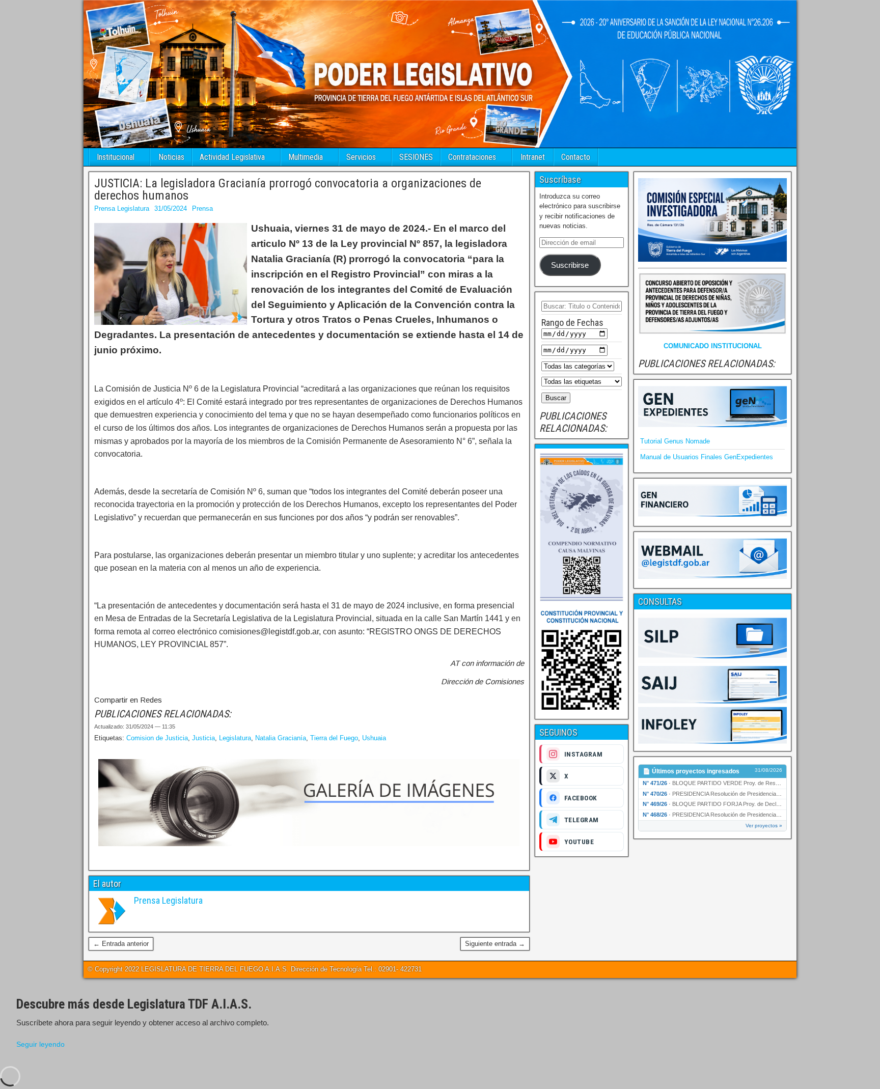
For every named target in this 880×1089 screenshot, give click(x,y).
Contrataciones (472, 157)
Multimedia (305, 157)
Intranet (532, 157)
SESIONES (416, 157)
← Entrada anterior (121, 943)
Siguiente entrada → (495, 943)
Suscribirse (570, 265)
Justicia (203, 738)
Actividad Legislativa (232, 157)
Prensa (202, 208)
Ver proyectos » (764, 825)
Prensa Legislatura (121, 208)
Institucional (115, 157)
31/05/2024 (170, 208)
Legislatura (235, 738)
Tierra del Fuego (334, 738)
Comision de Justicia (157, 738)
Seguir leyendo (40, 1044)
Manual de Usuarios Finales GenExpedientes (706, 457)
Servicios (361, 157)
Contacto (575, 157)
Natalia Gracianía (280, 738)
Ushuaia (374, 738)
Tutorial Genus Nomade (675, 441)
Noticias (171, 157)
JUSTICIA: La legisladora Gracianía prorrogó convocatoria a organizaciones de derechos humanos (287, 189)
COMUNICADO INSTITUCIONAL (713, 346)
